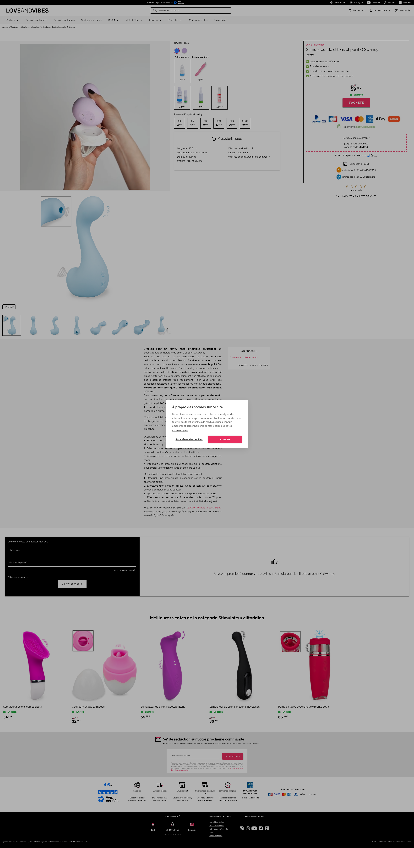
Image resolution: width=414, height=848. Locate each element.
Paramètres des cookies (189, 439)
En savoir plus (180, 430)
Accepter (225, 439)
